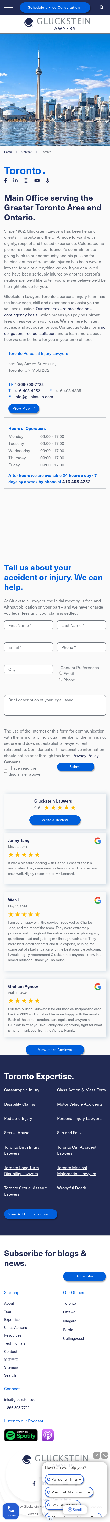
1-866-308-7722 (29, 384)
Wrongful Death (71, 1188)
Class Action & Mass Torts (81, 1089)
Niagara (69, 1320)
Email (68, 673)
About (9, 1303)
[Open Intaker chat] (50, 1519)
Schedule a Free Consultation (54, 7)
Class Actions (15, 1327)
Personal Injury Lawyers (79, 1118)
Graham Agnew (23, 986)
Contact (26, 152)
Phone (69, 679)
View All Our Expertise (28, 1214)
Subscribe (84, 1276)
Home (8, 152)
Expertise (12, 1319)
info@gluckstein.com (34, 396)
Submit (76, 766)
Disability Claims (19, 1104)
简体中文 (11, 1359)
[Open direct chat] (96, 1455)
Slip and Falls (69, 1132)
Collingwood (73, 1338)
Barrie (68, 1329)
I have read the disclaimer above (24, 771)
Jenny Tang (18, 840)
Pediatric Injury (18, 1118)
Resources (12, 1335)
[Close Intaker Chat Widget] (104, 1455)
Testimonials (14, 1343)
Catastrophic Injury (21, 1089)
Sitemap (11, 1367)
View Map (21, 408)
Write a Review (55, 820)
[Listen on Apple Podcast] (48, 1435)
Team (8, 1311)
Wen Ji (14, 899)
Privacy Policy (86, 755)
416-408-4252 (27, 390)
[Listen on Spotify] (21, 1435)
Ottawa (69, 1311)
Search (10, 1375)
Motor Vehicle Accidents (80, 1104)
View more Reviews (55, 1049)
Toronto (69, 1303)
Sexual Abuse (16, 1132)
